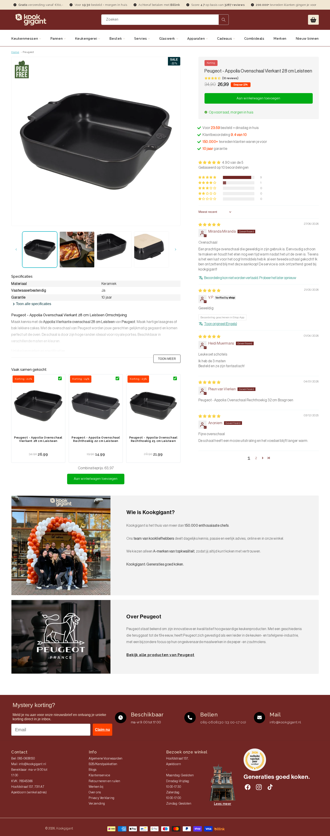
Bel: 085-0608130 (23, 758)
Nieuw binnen (307, 39)
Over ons (95, 792)
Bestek (116, 39)
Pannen (57, 39)
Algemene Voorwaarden (106, 758)
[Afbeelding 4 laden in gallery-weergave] (151, 249)
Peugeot (28, 52)
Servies (141, 39)
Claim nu (102, 729)
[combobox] (164, 20)
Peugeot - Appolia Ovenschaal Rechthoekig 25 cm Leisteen (153, 439)
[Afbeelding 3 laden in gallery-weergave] (114, 249)
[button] (313, 20)
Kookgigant (64, 828)
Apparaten (196, 39)
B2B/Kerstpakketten (103, 764)
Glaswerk (167, 39)
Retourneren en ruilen (104, 781)
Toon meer (167, 358)
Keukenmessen (25, 39)
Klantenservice (99, 775)
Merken (279, 39)
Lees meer (222, 803)
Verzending (97, 803)
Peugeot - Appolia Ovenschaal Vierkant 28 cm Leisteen (38, 439)
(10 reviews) (230, 78)
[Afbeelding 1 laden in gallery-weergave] (39, 249)
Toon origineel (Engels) (220, 324)
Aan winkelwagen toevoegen (96, 478)
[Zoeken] (224, 19)
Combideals (254, 39)
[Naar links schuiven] (16, 249)
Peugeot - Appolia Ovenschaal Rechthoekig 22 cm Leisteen (96, 439)
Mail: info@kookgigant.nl (28, 764)
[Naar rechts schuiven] (175, 249)
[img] (209, 225)
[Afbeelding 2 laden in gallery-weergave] (77, 249)
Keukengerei (86, 39)
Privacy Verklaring (101, 798)
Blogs (93, 769)
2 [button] (256, 458)
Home (15, 52)
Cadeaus (225, 39)
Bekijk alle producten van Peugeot (160, 655)
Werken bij (96, 786)
